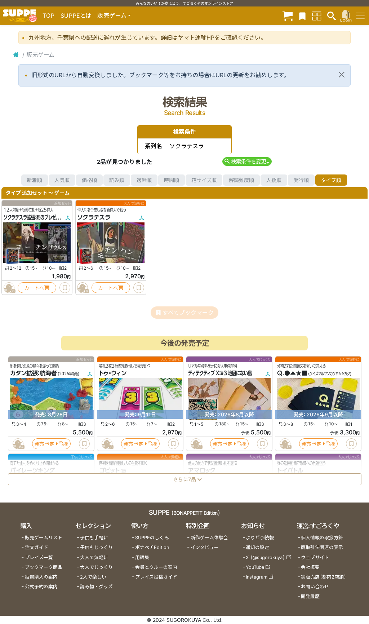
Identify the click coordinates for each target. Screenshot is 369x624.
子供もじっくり (96, 547)
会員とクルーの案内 (156, 567)
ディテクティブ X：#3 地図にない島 (220, 373)
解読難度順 (241, 180)
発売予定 (44, 444)
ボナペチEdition (152, 547)
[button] (247, 161)
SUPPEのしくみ (152, 537)
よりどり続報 (260, 537)
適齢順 (144, 180)
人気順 (62, 180)
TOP (49, 15)
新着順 (34, 180)
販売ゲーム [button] (111, 15)
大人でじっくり (96, 567)
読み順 (116, 180)
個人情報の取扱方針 (322, 537)
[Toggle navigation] (360, 16)
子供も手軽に (94, 537)
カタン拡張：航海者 (33, 373)
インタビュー (205, 547)
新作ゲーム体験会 (209, 537)
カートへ (34, 288)
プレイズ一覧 (39, 557)
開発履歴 (310, 596)
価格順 (89, 180)
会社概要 (310, 567)
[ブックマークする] (64, 287)
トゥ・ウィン (112, 373)
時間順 (171, 180)
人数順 (273, 180)
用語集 (142, 557)
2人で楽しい (93, 577)
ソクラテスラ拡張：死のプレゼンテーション (41, 217)
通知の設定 (257, 547)
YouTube (255, 567)
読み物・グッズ (96, 586)
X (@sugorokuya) (265, 557)
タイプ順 (331, 180)
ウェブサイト (315, 557)
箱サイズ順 (204, 180)
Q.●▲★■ (292, 373)
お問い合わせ (315, 586)
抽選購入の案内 (41, 577)
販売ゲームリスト (43, 537)
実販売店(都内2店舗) (323, 577)
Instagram (256, 577)
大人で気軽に (94, 557)
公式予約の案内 (41, 586)
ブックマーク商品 (43, 567)
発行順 (301, 180)
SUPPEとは (76, 15)
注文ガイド (36, 547)
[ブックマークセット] (302, 16)
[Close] (341, 75)
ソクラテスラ (93, 217)
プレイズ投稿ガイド (156, 577)
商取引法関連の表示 (322, 547)
